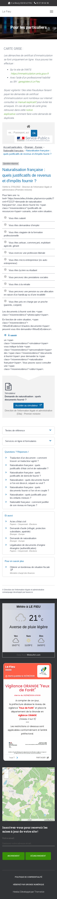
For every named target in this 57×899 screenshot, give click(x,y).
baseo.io (29, 592)
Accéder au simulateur (27, 405)
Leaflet (24, 820)
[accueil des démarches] (28, 126)
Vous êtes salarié (16, 218)
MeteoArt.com (33, 655)
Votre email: (8, 838)
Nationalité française (13, 150)
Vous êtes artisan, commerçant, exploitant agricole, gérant (27, 244)
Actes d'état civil (18, 521)
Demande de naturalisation (23, 538)
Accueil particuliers (13, 147)
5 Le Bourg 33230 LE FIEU (21, 3)
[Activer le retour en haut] (51, 893)
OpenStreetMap (38, 820)
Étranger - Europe (34, 147)
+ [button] (6, 771)
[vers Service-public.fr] (33, 139)
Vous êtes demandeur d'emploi (23, 225)
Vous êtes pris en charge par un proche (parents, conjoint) (26, 303)
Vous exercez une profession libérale (26, 253)
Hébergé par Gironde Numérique (28, 884)
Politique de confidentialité (28, 877)
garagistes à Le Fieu (29, 81)
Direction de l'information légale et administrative (24, 590)
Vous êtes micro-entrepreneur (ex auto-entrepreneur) (26, 261)
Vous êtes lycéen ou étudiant (22, 270)
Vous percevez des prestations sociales (27, 277)
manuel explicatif (27, 102)
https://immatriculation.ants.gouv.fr (30, 73)
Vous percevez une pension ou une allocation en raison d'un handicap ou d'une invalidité (28, 293)
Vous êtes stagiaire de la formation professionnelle (23, 234)
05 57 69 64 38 (42, 3)
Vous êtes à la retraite (18, 284)
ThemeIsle (39, 892)
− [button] (6, 776)
